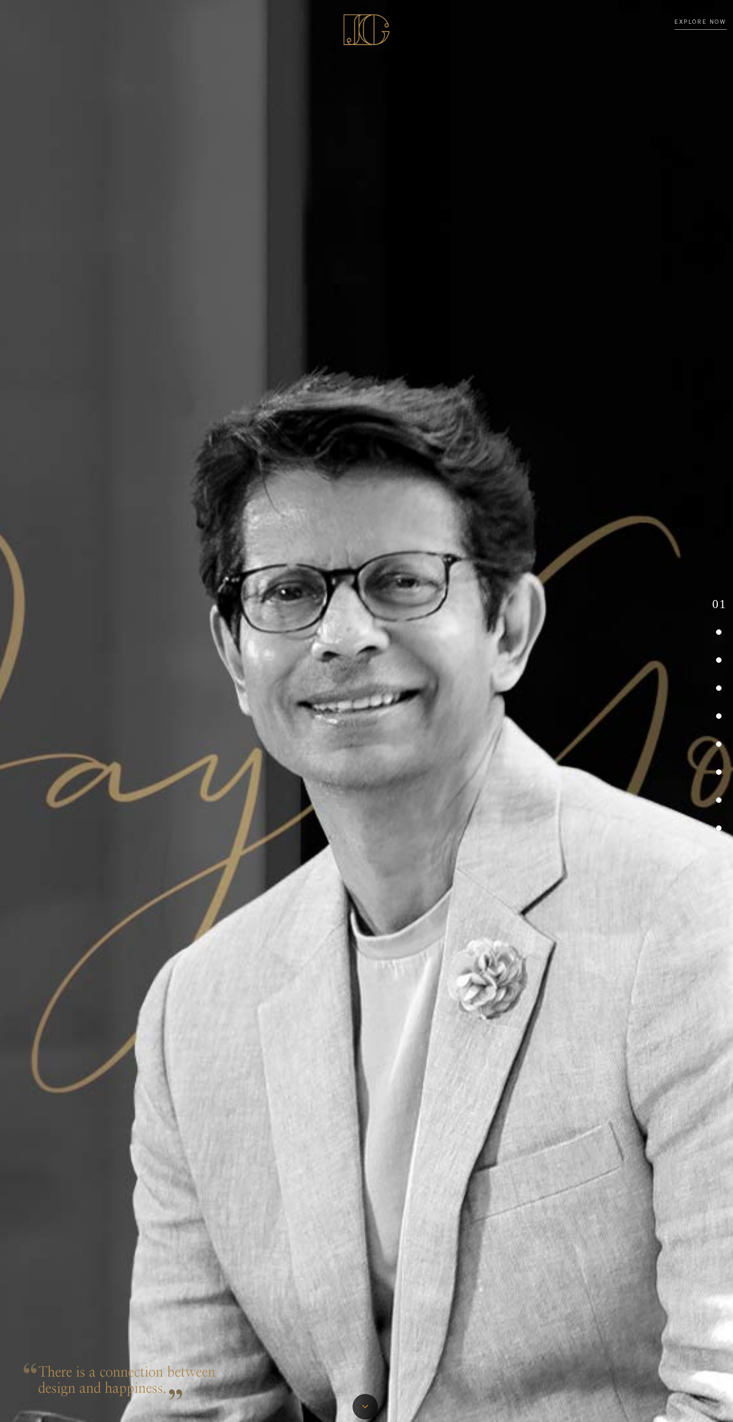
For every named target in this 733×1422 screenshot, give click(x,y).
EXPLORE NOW (700, 22)
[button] (719, 604)
